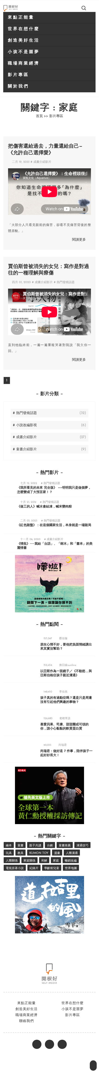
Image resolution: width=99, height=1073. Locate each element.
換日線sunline (67, 665)
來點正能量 (21, 18)
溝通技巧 (82, 845)
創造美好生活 (24, 41)
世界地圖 (71, 868)
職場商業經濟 (24, 64)
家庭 (56, 860)
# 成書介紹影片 (41, 162)
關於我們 (18, 86)
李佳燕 (63, 691)
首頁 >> (42, 116)
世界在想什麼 (24, 29)
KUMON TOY (38, 853)
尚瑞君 (62, 745)
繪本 (9, 845)
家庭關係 (29, 860)
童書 (20, 845)
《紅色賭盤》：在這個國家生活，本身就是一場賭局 (54, 525)
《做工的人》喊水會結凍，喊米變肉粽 (44, 506)
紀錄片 (33, 868)
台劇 (50, 845)
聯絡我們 (26, 1021)
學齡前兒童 (51, 868)
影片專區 (18, 75)
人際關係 (12, 860)
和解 (44, 860)
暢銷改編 (71, 860)
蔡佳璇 (63, 638)
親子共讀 (35, 845)
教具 (20, 853)
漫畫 (57, 853)
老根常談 (64, 718)
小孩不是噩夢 (24, 52)
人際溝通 (72, 853)
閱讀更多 (79, 240)
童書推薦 (65, 845)
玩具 (9, 853)
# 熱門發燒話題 (64, 282)
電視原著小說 (15, 868)
